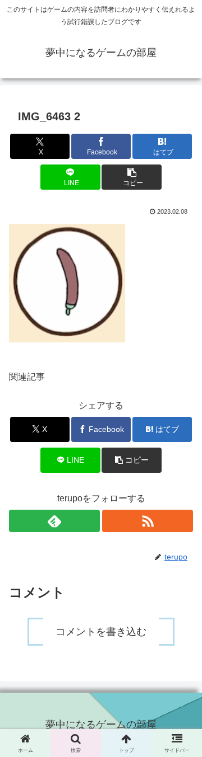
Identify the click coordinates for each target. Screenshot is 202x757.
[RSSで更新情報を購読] (147, 521)
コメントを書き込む (101, 631)
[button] (132, 177)
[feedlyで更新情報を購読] (54, 521)
